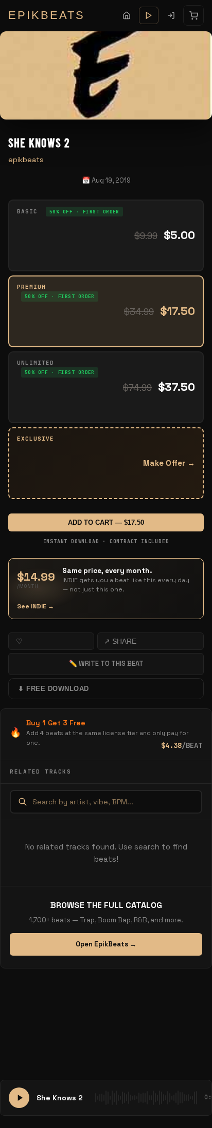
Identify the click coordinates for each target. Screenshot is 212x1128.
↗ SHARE (120, 641)
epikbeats (26, 159)
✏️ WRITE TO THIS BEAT (106, 663)
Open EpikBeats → (106, 944)
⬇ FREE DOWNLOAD (53, 688)
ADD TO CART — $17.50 (106, 522)
